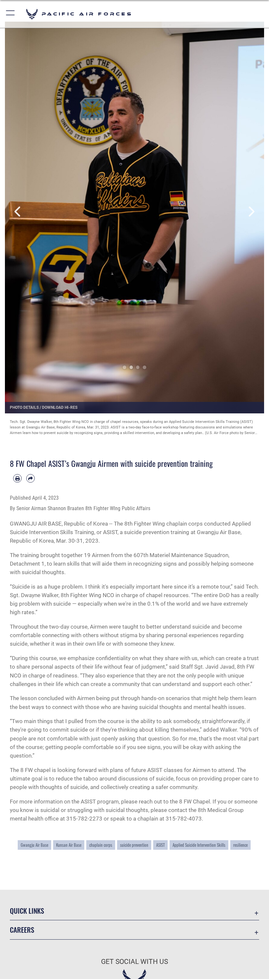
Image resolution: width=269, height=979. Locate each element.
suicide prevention (134, 845)
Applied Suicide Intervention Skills (199, 845)
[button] (10, 14)
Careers (22, 930)
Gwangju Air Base (34, 845)
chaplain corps (100, 845)
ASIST (160, 845)
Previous (18, 212)
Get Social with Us (134, 962)
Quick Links (27, 911)
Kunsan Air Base (68, 845)
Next (251, 212)
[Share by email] (30, 478)
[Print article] (17, 478)
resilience (240, 845)
